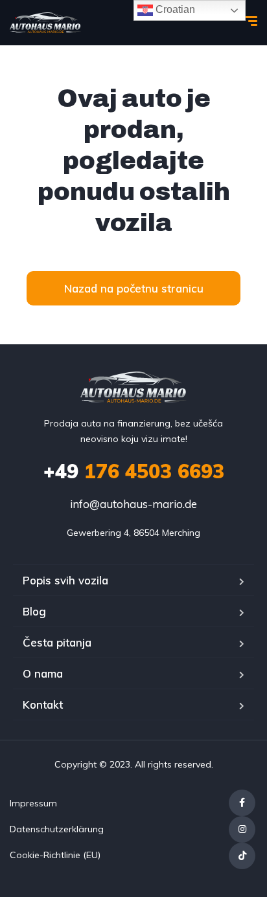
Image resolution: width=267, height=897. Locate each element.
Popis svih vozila (65, 580)
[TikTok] (242, 856)
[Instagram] (242, 829)
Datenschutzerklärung (57, 829)
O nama (43, 673)
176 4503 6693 (133, 471)
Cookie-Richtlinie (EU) (55, 855)
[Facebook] (242, 803)
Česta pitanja (57, 642)
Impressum (33, 803)
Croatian (174, 9)
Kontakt (43, 704)
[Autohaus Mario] (45, 22)
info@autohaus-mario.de (133, 504)
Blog (34, 611)
